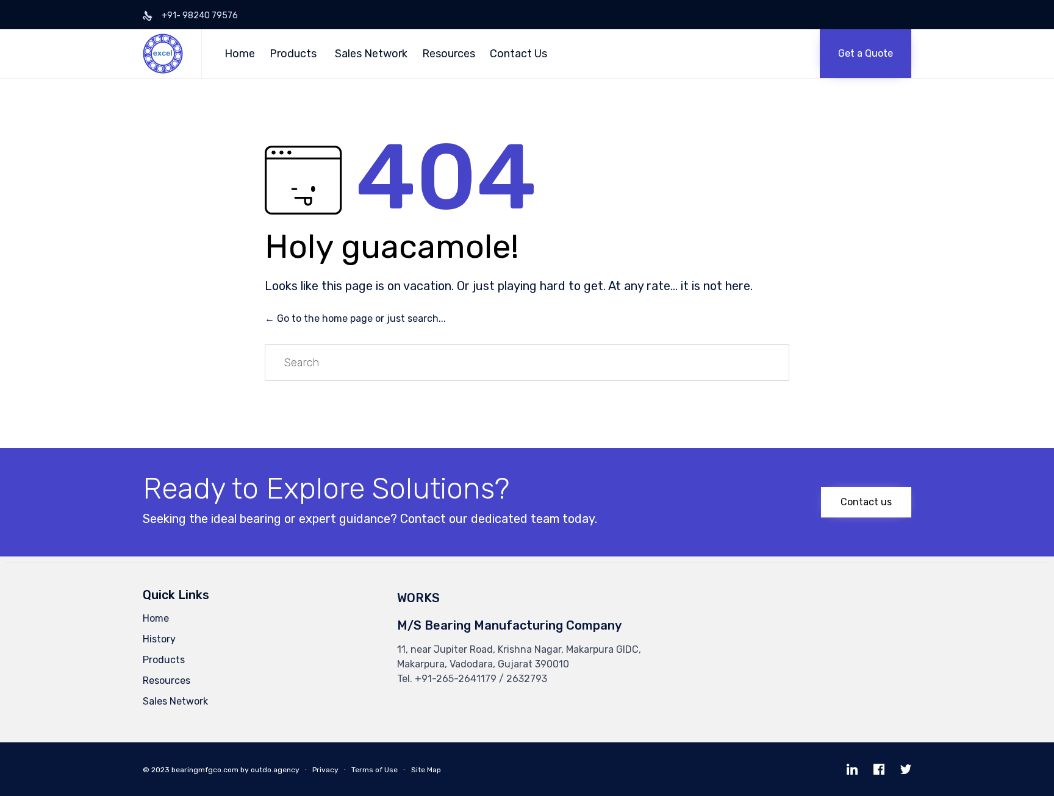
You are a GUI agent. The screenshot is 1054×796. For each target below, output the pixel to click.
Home (239, 53)
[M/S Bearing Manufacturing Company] (163, 54)
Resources (448, 53)
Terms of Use (374, 770)
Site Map (426, 770)
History (159, 639)
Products (293, 53)
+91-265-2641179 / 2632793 (481, 678)
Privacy (325, 770)
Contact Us (518, 53)
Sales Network (371, 53)
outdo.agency (275, 770)
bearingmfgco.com (204, 770)
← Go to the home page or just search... (355, 318)
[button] (865, 53)
